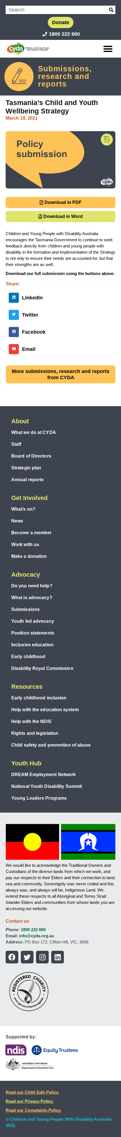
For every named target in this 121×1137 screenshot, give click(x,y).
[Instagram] (42, 957)
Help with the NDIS (31, 721)
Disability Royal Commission (42, 668)
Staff (16, 444)
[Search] (111, 10)
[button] (108, 48)
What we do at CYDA (33, 432)
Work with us (25, 544)
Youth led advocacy (32, 621)
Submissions (25, 609)
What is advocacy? (31, 597)
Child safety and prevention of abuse (51, 745)
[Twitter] (27, 957)
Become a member (31, 532)
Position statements (32, 633)
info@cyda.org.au (36, 935)
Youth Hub (26, 763)
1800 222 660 (33, 929)
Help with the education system (45, 709)
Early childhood (28, 656)
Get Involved (29, 497)
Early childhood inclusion (39, 697)
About (20, 421)
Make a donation (29, 556)
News (17, 521)
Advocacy (25, 574)
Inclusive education (32, 644)
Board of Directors (31, 456)
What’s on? (23, 509)
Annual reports (27, 479)
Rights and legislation (34, 733)
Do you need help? (31, 585)
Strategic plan (26, 467)
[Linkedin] (57, 957)
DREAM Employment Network (43, 774)
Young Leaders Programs (39, 798)
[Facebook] (12, 957)
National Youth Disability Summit (46, 786)
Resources (26, 686)
